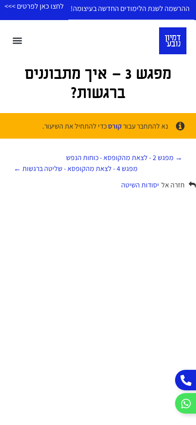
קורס (115, 126)
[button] (17, 40)
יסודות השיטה (140, 185)
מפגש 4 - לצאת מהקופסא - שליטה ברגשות (79, 168)
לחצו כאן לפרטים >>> (34, 6)
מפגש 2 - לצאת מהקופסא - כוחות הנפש (120, 157)
